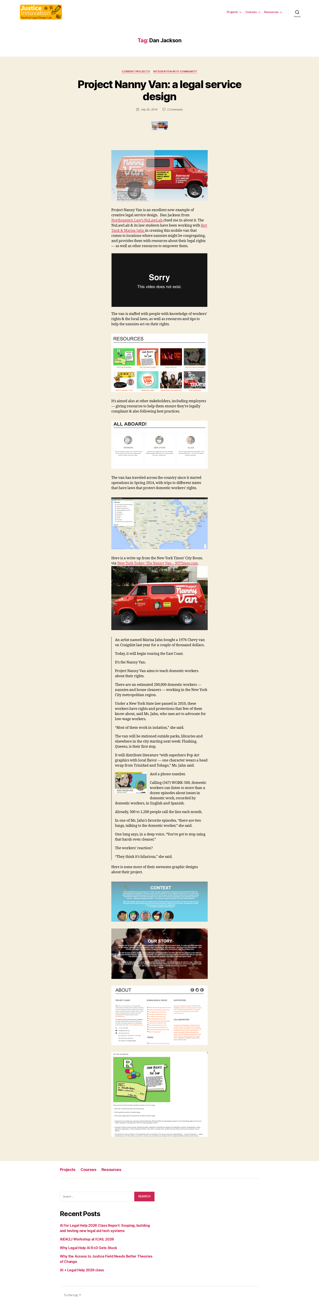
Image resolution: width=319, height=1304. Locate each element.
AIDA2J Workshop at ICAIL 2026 (87, 1239)
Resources (271, 12)
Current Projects (136, 71)
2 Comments (175, 109)
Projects (232, 12)
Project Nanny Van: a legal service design (159, 90)
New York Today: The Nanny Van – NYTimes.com (157, 563)
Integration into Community (175, 71)
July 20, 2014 (149, 109)
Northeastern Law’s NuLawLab (137, 220)
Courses (251, 12)
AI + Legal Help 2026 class (82, 1270)
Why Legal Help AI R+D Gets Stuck (88, 1248)
